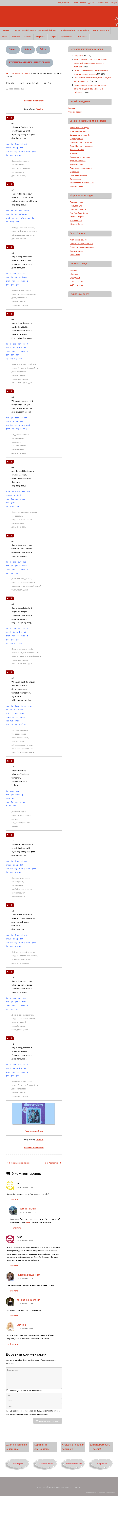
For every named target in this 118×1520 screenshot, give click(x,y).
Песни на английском (34, 101)
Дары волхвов (76, 202)
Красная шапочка (77, 161)
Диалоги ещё (103, 3)
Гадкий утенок (76, 139)
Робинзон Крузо (77, 217)
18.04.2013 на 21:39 (27, 1212)
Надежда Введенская (28, 1275)
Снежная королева (78, 175)
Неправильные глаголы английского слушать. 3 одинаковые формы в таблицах (90, 63)
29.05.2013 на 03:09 (25, 1241)
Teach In (39, 109)
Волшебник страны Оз (80, 135)
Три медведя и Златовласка (82, 183)
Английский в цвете (78, 240)
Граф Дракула (76, 206)
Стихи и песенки (75, 112)
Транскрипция (76, 251)
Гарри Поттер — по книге (81, 142)
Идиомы (74, 270)
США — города (76, 281)
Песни (75, 3)
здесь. (28, 1222)
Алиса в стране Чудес (79, 128)
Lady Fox (21, 1325)
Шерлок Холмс (76, 224)
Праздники (75, 278)
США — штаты (76, 285)
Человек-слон (76, 221)
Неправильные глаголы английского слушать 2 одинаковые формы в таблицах (90, 89)
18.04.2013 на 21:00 (25, 1187)
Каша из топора (77, 150)
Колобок (74, 153)
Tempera (100, 1493)
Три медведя (75, 179)
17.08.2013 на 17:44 (25, 1304)
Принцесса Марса (78, 209)
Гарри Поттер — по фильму (82, 146)
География (78, 56)
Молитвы (74, 274)
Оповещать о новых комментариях (26, 1391)
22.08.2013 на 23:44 (25, 1329)
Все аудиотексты (63, 3)
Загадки (71, 108)
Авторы (114, 3)
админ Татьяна (27, 1208)
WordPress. (110, 1493)
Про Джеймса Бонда (79, 213)
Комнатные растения (28, 1300)
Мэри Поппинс (76, 164)
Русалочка (74, 172)
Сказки (83, 3)
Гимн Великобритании (19, 1163)
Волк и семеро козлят (79, 131)
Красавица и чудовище (80, 157)
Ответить (14, 1200)
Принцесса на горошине (81, 168)
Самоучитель (82, 247)
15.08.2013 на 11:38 (25, 1279)
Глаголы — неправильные (81, 244)
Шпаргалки (75, 255)
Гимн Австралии (51, 1163)
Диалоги (91, 3)
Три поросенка (76, 186)
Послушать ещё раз (34, 1131)
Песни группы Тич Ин (20, 73)
